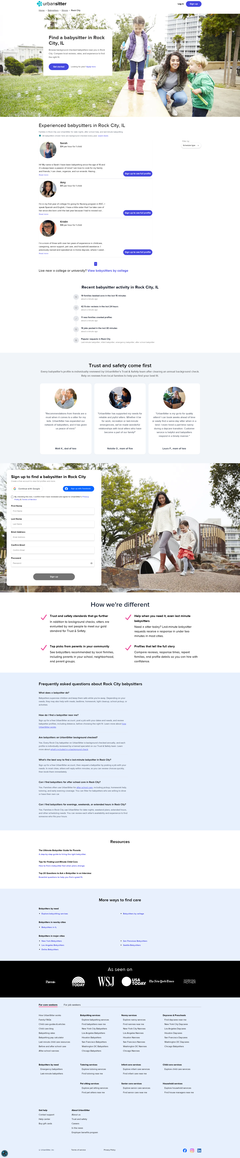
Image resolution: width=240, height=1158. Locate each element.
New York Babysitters (52, 941)
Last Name (16, 519)
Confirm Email (18, 545)
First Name (16, 506)
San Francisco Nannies (134, 1042)
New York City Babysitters (94, 1028)
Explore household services (177, 1088)
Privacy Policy (109, 1150)
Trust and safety (79, 1119)
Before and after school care (52, 1046)
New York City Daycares (176, 1024)
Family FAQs (45, 1019)
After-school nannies (49, 1050)
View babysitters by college (108, 271)
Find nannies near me (133, 1024)
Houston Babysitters (91, 1037)
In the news (77, 1128)
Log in (181, 3)
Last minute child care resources (54, 1042)
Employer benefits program (85, 1132)
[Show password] (91, 563)
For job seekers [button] (72, 1004)
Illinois (65, 10)
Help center (44, 1119)
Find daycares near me (175, 1019)
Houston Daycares (173, 1033)
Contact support (46, 1114)
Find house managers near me (179, 1092)
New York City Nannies (134, 1028)
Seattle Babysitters (132, 945)
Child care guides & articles (52, 1024)
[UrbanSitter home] (52, 4)
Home (42, 10)
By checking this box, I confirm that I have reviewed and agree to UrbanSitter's (51, 498)
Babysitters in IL (49, 927)
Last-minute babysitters (51, 1073)
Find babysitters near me (94, 1024)
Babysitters (53, 10)
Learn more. (103, 136)
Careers (75, 1123)
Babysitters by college (133, 913)
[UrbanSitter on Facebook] (183, 1150)
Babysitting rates (47, 1033)
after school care (85, 787)
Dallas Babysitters (50, 949)
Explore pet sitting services (95, 1088)
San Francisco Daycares (175, 1037)
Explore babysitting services (55, 913)
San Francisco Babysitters (135, 941)
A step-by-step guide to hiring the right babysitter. (62, 854)
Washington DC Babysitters (95, 1046)
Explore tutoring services (94, 1069)
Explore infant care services (136, 1069)
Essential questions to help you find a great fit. (61, 877)
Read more (43, 175)
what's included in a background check (69, 749)
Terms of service (78, 1150)
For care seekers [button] (48, 1004)
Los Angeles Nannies (133, 1033)
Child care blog (46, 1028)
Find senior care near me (135, 1092)
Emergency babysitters (51, 1069)
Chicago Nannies (131, 1050)
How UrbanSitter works (50, 1015)
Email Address (18, 532)
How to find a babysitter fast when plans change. (62, 866)
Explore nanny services (134, 1019)
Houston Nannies (131, 1037)
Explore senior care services (136, 1088)
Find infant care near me (135, 1073)
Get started (58, 66)
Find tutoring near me (92, 1073)
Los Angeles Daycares (175, 1028)
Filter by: (186, 141)
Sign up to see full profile (138, 173)
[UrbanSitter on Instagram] (190, 1150)
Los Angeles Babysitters (53, 945)
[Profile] (48, 151)
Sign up (194, 3)
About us (76, 1114)
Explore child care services (177, 1069)
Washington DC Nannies (135, 1046)
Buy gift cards (45, 1123)
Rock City (75, 10)
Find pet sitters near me (93, 1092)
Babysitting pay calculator (51, 1037)
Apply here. (91, 66)
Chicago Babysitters (91, 1050)
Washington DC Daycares (176, 1042)
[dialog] (4, 1153)
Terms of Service (29, 499)
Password (16, 558)
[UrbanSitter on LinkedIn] (197, 1150)
